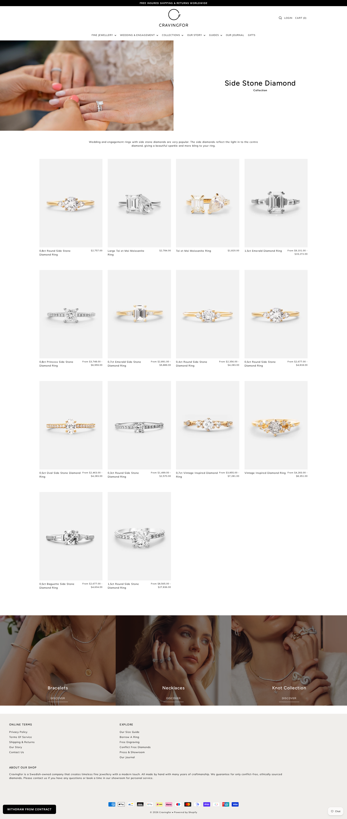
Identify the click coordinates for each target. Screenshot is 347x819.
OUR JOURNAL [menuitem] (235, 35)
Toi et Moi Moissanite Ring (193, 250)
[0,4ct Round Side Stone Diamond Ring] (207, 314)
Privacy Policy (18, 732)
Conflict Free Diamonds (135, 747)
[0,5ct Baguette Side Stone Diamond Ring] (71, 536)
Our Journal (127, 757)
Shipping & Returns (22, 742)
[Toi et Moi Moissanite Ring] (207, 203)
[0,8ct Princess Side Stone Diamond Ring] (71, 314)
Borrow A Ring (129, 737)
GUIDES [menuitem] (214, 35)
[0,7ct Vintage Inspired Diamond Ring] (207, 425)
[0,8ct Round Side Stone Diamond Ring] (71, 203)
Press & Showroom (132, 752)
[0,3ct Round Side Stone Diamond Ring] (139, 425)
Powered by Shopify (185, 812)
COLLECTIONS (171, 35)
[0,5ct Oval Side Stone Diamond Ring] (71, 425)
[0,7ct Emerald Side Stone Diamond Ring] (139, 314)
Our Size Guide (130, 732)
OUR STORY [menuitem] (195, 35)
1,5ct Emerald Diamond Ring (263, 250)
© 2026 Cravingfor (160, 812)
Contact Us (16, 752)
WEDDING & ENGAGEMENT (138, 35)
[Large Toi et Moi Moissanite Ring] (139, 203)
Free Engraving (130, 742)
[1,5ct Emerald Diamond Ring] (276, 203)
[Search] (280, 17)
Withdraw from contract (29, 809)
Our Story (15, 747)
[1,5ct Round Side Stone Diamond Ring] (139, 536)
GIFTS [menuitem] (251, 35)
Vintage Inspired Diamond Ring (265, 472)
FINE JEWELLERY (103, 35)
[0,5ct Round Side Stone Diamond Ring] (276, 314)
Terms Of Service (20, 737)
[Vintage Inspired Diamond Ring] (276, 425)
